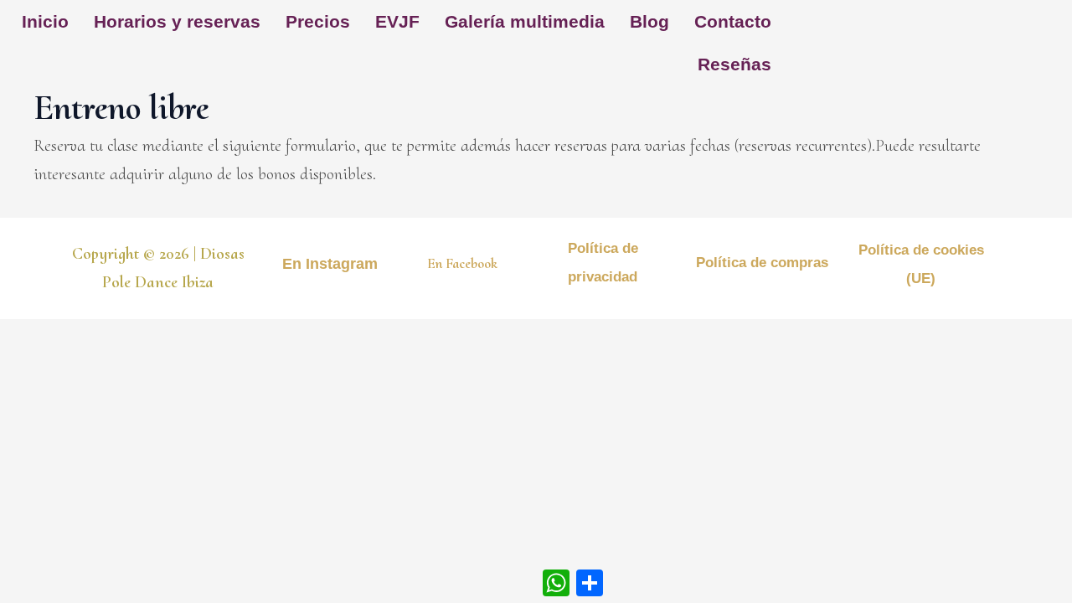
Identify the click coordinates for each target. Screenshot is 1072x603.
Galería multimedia (525, 21)
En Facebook (462, 263)
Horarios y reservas (177, 21)
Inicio (45, 21)
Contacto (732, 21)
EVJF (397, 21)
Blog (649, 21)
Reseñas (734, 64)
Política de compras (762, 263)
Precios (318, 21)
